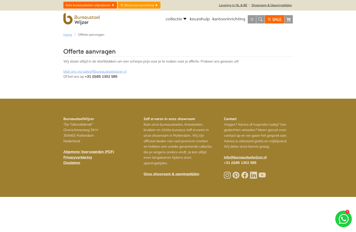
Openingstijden (271, 5)
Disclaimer (71, 162)
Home (67, 35)
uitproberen (88, 5)
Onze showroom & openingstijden (171, 174)
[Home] (82, 19)
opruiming (139, 5)
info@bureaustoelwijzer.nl (245, 157)
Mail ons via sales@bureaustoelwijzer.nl (95, 71)
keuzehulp (200, 19)
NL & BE (233, 5)
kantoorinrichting (228, 19)
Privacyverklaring (77, 157)
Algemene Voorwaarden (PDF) (88, 151)
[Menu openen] (252, 19)
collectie (174, 19)
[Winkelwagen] (289, 19)
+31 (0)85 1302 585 (240, 162)
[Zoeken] (260, 19)
